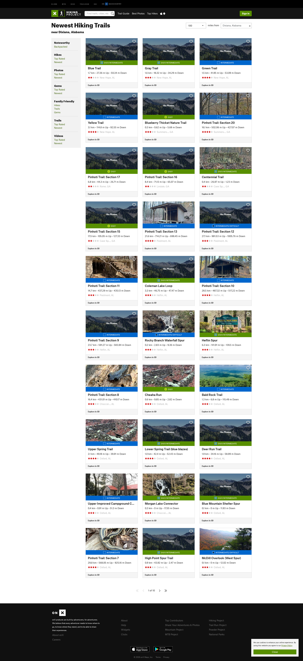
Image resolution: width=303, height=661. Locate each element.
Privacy (166, 657)
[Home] (67, 13)
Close (275, 651)
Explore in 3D (93, 85)
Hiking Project (216, 620)
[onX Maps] (59, 615)
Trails (57, 108)
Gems (57, 112)
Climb (54, 4)
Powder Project (217, 629)
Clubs (124, 634)
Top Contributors (174, 620)
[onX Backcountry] (112, 4)
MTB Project (171, 634)
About (124, 620)
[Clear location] (249, 25)
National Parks (216, 634)
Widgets (125, 629)
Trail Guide (123, 13)
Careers (56, 639)
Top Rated (59, 58)
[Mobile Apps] (162, 13)
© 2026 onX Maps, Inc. (143, 657)
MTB (64, 4)
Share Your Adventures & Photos (182, 625)
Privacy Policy (286, 646)
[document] (274, 647)
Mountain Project (174, 629)
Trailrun (84, 4)
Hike (73, 4)
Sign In (246, 13)
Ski (95, 4)
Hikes (57, 105)
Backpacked (60, 46)
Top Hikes (152, 13)
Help (123, 625)
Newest (58, 62)
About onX (58, 635)
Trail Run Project (217, 625)
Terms (158, 657)
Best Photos (138, 13)
